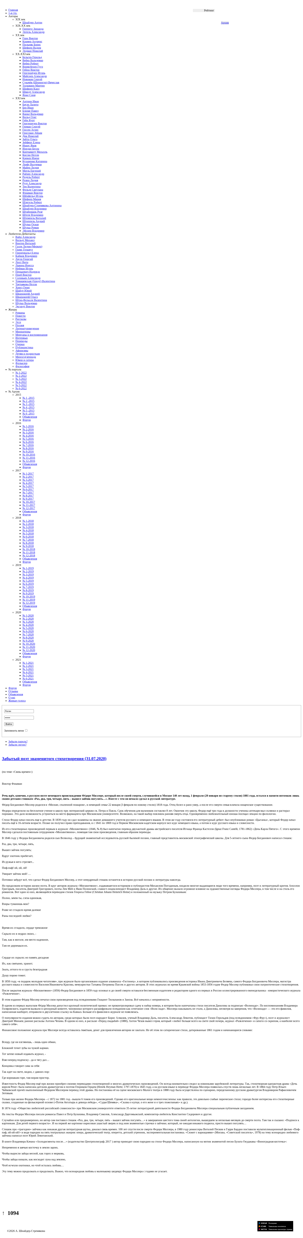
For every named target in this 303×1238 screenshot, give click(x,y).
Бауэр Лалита (30, 104)
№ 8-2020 (28, 637)
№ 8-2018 (28, 542)
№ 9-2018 (28, 546)
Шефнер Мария (31, 199)
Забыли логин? (17, 744)
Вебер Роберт (30, 63)
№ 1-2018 (28, 520)
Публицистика (24, 347)
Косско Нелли (30, 155)
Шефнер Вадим (31, 47)
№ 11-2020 (28, 647)
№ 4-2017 (28, 483)
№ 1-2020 (28, 615)
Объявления (29, 416)
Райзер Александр (33, 173)
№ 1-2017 (28, 473)
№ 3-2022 (21, 378)
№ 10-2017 (28, 501)
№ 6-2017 (28, 489)
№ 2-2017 (28, 476)
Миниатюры (23, 331)
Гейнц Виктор (30, 69)
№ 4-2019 (28, 577)
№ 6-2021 (28, 678)
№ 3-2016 (28, 432)
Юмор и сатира (24, 360)
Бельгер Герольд (32, 57)
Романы (20, 312)
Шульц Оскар (30, 224)
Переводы (21, 341)
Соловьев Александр (28, 278)
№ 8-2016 (28, 448)
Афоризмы (21, 350)
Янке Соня (28, 95)
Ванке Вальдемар (32, 113)
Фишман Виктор (32, 192)
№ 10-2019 (28, 596)
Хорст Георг (22, 287)
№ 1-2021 (28, 662)
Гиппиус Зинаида (32, 28)
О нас (11, 697)
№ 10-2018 (28, 549)
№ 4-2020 (28, 624)
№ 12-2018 (28, 555)
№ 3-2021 (28, 669)
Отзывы (13, 691)
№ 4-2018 (28, 530)
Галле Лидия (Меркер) (28, 246)
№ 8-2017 (28, 495)
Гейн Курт (28, 120)
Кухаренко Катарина (34, 161)
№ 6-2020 (28, 631)
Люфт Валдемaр (32, 164)
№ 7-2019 (28, 587)
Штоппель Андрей (33, 221)
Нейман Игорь (24, 268)
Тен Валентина (31, 186)
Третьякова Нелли (26, 284)
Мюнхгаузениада (25, 356)
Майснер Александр (34, 76)
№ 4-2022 (21, 382)
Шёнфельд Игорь (32, 196)
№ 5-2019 (28, 580)
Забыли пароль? (18, 741)
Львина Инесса (24, 265)
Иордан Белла (30, 148)
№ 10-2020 (28, 643)
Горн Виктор (30, 38)
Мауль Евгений (31, 170)
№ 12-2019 (28, 602)
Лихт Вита (21, 262)
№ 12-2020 (28, 650)
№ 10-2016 (28, 454)
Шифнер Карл (30, 88)
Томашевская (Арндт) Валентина (35, 281)
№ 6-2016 (28, 442)
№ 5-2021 (28, 675)
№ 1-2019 (28, 568)
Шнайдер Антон (32, 22)
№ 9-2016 (28, 451)
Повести (20, 315)
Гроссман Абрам (32, 132)
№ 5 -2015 (28, 410)
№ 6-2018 (28, 536)
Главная (13, 9)
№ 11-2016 (28, 457)
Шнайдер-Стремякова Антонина (42, 205)
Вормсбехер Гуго (32, 66)
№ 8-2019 (28, 590)
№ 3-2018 (28, 527)
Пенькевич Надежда (27, 271)
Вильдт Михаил (25, 240)
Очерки (20, 344)
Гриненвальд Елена (27, 252)
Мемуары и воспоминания (31, 334)
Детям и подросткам (27, 353)
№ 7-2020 (28, 634)
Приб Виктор (23, 274)
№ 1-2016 (28, 426)
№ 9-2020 (28, 640)
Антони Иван (30, 101)
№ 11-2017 (28, 505)
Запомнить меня (14, 730)
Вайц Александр (25, 237)
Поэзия (19, 325)
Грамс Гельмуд (24, 249)
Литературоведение (27, 328)
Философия (22, 366)
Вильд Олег (29, 117)
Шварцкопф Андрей (27, 293)
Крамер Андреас (32, 41)
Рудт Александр (32, 183)
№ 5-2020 (28, 628)
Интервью (21, 337)
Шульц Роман (30, 227)
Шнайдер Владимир (34, 208)
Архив (225, 22)
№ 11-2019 (28, 599)
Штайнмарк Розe (32, 211)
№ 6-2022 (21, 388)
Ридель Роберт (31, 177)
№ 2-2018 (28, 524)
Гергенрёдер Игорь (33, 72)
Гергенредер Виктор (34, 123)
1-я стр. (12, 13)
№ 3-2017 (28, 479)
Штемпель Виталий (34, 218)
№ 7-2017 (28, 492)
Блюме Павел (30, 110)
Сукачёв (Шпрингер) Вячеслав (40, 82)
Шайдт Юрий (23, 290)
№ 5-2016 (28, 438)
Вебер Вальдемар (32, 60)
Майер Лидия (30, 167)
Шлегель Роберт (32, 202)
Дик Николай (30, 136)
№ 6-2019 (28, 583)
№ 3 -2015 (28, 404)
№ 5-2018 (28, 533)
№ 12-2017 (28, 508)
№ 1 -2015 (28, 397)
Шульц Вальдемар (26, 303)
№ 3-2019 (28, 574)
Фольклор (21, 363)
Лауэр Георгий (24, 259)
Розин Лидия (30, 180)
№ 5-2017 (28, 486)
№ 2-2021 (28, 665)
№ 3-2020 (28, 621)
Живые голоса (17, 700)
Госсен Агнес (30, 129)
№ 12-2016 (28, 460)
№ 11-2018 (28, 552)
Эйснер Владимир (33, 230)
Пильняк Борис (31, 44)
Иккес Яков (29, 145)
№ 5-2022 (21, 385)
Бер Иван (28, 107)
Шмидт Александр (33, 91)
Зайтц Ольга (29, 139)
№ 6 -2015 (28, 413)
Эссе (18, 322)
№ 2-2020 (28, 618)
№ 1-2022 (21, 372)
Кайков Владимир (26, 255)
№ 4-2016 (28, 435)
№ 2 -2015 (28, 401)
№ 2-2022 (21, 375)
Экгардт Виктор (25, 306)
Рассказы (20, 319)
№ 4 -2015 (28, 407)
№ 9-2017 (28, 498)
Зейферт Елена (31, 142)
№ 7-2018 (28, 539)
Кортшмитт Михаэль (34, 151)
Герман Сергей (31, 126)
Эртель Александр (33, 31)
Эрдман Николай (32, 50)
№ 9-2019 (28, 593)
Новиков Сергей (32, 79)
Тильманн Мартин (33, 85)
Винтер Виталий (25, 243)
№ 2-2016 (28, 429)
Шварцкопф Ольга (26, 296)
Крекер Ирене (30, 158)
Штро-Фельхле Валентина (31, 300)
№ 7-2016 (28, 445)
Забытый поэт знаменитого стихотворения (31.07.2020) (54, 758)
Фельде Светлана (32, 189)
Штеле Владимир (32, 214)
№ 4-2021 (28, 672)
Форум (26, 419)
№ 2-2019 (28, 571)
